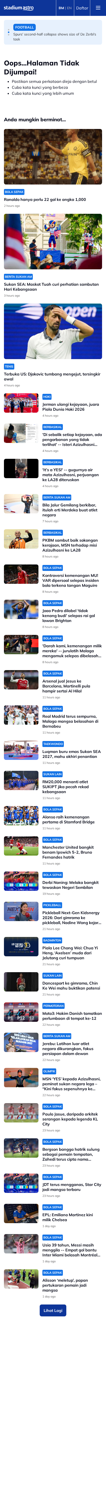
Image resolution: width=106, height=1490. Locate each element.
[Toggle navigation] (98, 8)
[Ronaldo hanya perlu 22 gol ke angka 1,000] (53, 157)
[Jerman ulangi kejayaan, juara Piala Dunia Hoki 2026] (21, 403)
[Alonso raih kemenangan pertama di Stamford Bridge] (21, 816)
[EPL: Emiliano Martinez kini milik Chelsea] (21, 1213)
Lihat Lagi (53, 1310)
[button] (8, 30)
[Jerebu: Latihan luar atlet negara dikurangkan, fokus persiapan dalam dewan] (21, 1042)
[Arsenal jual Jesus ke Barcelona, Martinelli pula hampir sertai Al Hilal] (21, 680)
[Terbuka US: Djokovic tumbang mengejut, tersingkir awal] (53, 331)
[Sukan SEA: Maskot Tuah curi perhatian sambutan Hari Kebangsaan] (53, 241)
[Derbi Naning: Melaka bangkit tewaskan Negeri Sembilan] (21, 881)
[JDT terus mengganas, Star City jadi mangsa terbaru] (21, 1183)
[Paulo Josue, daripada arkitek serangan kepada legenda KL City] (21, 1113)
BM (61, 8)
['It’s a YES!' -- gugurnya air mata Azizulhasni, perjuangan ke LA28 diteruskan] (21, 468)
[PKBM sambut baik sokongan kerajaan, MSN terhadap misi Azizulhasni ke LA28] (21, 539)
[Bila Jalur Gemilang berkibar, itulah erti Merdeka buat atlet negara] (21, 504)
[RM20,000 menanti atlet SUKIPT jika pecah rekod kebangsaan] (21, 780)
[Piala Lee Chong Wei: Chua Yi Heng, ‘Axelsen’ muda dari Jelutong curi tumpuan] (21, 947)
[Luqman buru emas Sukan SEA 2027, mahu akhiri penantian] (21, 750)
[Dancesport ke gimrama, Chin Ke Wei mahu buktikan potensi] (21, 982)
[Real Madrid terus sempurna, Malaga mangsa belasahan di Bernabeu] (21, 715)
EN (69, 8)
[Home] (19, 8)
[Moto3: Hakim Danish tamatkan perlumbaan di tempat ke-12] (21, 1012)
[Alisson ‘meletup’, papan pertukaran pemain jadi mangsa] (21, 1279)
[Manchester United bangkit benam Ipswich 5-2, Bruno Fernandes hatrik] (21, 846)
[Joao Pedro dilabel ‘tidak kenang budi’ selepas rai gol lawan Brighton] (21, 609)
